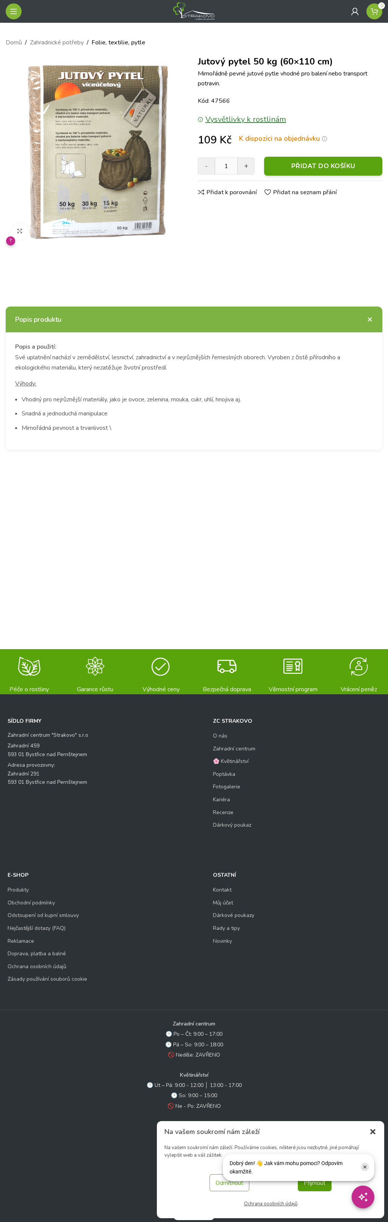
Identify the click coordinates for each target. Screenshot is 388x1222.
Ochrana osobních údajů (270, 1203)
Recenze (223, 812)
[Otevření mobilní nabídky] (13, 11)
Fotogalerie (226, 786)
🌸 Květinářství (231, 761)
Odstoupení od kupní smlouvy (43, 915)
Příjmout (314, 1183)
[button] (373, 1132)
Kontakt (222, 889)
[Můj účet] (355, 11)
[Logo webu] (194, 11)
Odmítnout (229, 1183)
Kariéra (221, 799)
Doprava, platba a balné (37, 953)
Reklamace (21, 941)
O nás (220, 735)
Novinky (222, 941)
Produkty (18, 889)
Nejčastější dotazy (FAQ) (37, 928)
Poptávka (224, 774)
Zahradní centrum (234, 748)
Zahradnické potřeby (57, 42)
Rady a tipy (226, 928)
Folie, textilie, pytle (118, 42)
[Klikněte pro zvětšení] (19, 231)
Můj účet (223, 902)
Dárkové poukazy (233, 915)
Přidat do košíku (323, 166)
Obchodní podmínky (31, 902)
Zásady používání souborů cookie (47, 979)
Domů (14, 42)
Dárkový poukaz (232, 825)
